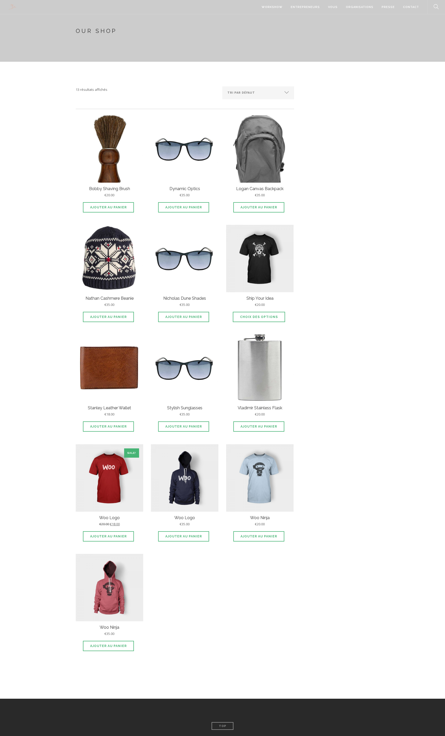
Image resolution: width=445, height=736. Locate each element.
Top (222, 726)
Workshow (272, 7)
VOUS (333, 7)
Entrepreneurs (305, 7)
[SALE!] (109, 479)
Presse (388, 7)
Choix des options (259, 317)
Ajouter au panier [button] (108, 207)
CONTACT (411, 7)
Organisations (359, 7)
